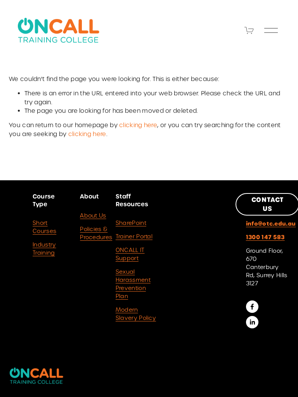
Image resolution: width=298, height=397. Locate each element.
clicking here (138, 125)
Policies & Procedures (96, 233)
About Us (93, 215)
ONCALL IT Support (130, 254)
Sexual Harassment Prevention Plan (133, 284)
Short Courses (44, 227)
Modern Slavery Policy (136, 313)
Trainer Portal (134, 236)
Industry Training (44, 248)
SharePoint (131, 222)
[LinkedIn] (252, 322)
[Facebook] (252, 306)
